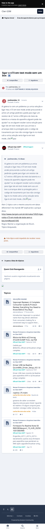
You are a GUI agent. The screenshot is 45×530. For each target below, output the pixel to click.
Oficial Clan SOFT (14, 147)
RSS (36, 516)
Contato (19, 516)
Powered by (22, 520)
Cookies (28, 516)
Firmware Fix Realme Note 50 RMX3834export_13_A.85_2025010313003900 (26, 428)
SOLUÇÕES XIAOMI (20, 299)
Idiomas (10, 516)
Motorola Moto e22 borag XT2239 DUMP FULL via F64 (25, 338)
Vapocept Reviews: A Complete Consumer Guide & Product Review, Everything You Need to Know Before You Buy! (26, 306)
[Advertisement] (22, 43)
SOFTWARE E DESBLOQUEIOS (26, 89)
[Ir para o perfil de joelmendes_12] (3, 88)
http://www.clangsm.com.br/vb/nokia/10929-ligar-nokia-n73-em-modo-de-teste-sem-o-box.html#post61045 (22, 217)
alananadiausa (18, 312)
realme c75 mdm (20, 392)
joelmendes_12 (14, 87)
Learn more (4, 4)
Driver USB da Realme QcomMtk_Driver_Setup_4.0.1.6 (26, 366)
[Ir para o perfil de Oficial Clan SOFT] (4, 148)
